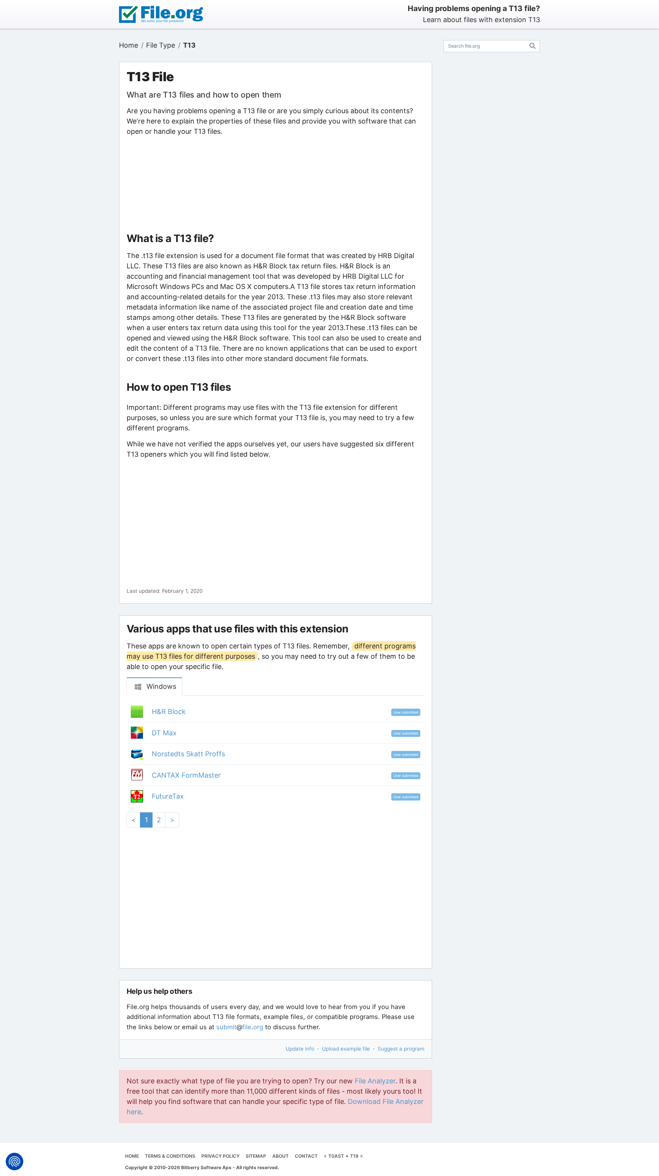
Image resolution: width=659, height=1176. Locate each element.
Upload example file (346, 1049)
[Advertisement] (275, 184)
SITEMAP (256, 1156)
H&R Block (169, 712)
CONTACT (306, 1156)
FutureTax (168, 796)
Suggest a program (401, 1049)
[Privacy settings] (14, 1161)
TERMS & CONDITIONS (170, 1156)
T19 (354, 1156)
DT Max (164, 733)
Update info (300, 1049)
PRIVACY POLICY (220, 1156)
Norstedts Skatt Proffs (188, 754)
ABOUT (280, 1156)
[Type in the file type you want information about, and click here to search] (532, 45)
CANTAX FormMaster (186, 775)
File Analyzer (375, 1081)
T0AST (336, 1156)
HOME (132, 1156)
